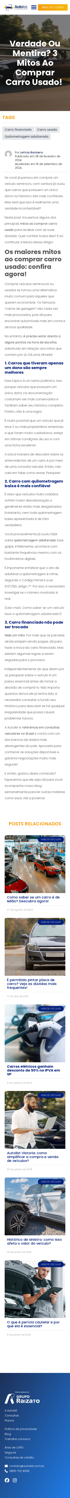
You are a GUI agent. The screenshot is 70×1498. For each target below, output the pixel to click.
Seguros (10, 1452)
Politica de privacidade (21, 1429)
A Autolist (11, 1410)
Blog (8, 1434)
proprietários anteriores (45, 427)
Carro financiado (18, 129)
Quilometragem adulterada (26, 136)
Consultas (12, 1415)
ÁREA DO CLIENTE (53, 7)
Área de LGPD (14, 1447)
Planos (9, 1420)
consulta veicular (30, 466)
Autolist (12, 727)
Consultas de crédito (19, 1457)
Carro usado (47, 129)
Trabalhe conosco (17, 1439)
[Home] (16, 7)
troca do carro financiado (36, 647)
